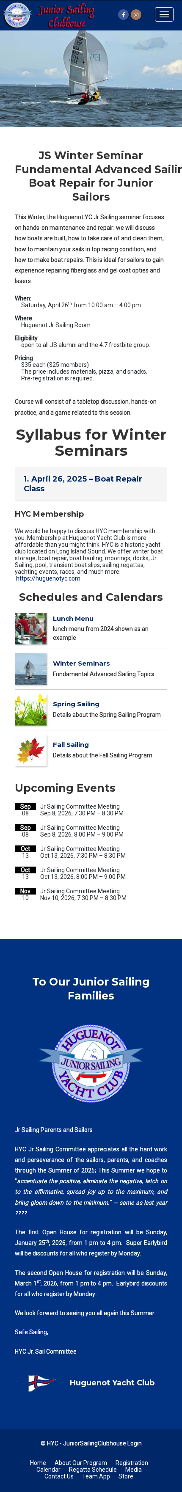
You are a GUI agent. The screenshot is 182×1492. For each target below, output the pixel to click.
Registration (132, 1462)
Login (134, 1443)
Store (126, 1476)
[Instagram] (136, 14)
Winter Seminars (81, 663)
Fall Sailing (71, 744)
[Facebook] (123, 14)
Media (133, 1469)
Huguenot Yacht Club (112, 1382)
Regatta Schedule (93, 1469)
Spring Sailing (76, 704)
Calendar (48, 1469)
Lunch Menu (73, 618)
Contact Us (59, 1476)
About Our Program (81, 1462)
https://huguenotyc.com (48, 578)
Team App (96, 1476)
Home (38, 1462)
